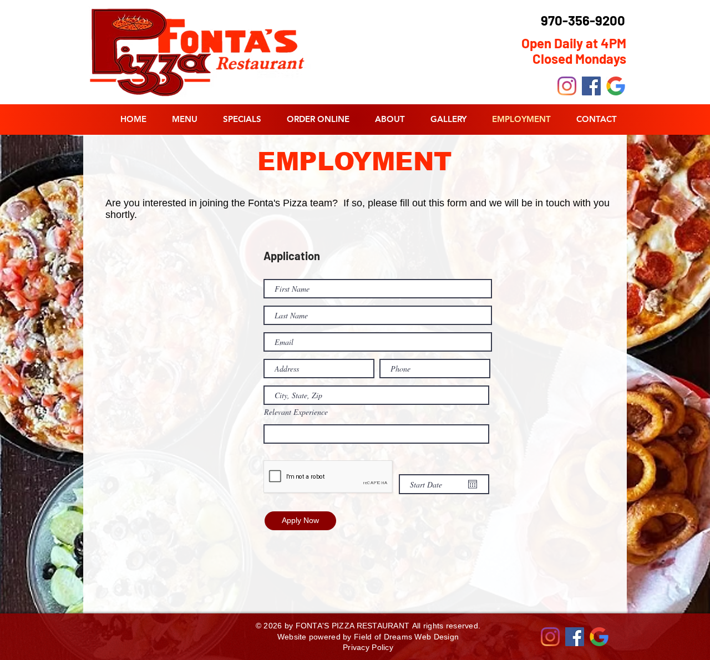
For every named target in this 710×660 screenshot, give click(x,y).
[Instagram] (566, 86)
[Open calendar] (472, 484)
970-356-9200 (583, 20)
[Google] (615, 86)
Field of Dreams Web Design (406, 636)
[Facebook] (591, 86)
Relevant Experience (296, 412)
